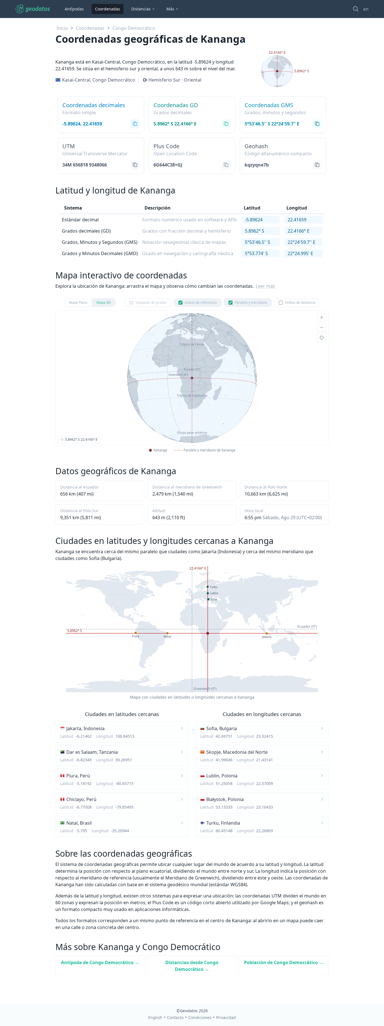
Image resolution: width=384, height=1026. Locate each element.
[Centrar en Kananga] (321, 337)
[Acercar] (321, 317)
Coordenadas (107, 9)
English (155, 1017)
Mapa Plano (78, 302)
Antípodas (74, 9)
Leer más (265, 286)
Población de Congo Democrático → (284, 962)
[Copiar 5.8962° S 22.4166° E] (226, 123)
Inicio (62, 28)
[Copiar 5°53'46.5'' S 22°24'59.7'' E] (317, 123)
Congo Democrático (133, 28)
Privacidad (226, 1017)
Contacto (175, 1017)
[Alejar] (321, 327)
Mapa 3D (103, 302)
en (366, 9)
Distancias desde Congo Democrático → (191, 965)
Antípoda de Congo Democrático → (100, 962)
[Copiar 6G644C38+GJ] (226, 164)
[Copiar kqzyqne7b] (317, 164)
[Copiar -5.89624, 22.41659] (134, 123)
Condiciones (199, 1017)
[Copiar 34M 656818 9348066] (134, 164)
